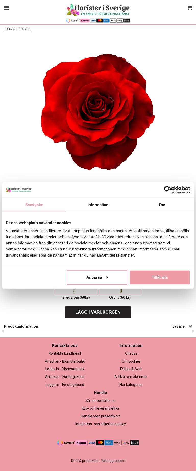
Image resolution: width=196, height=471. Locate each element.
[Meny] (5, 8)
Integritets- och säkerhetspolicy (100, 424)
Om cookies (131, 361)
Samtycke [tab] (34, 204)
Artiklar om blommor (131, 377)
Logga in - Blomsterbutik (64, 369)
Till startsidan (18, 28)
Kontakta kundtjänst (65, 353)
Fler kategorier (131, 385)
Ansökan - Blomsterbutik (65, 361)
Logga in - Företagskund (65, 385)
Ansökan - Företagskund (64, 377)
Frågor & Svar (131, 369)
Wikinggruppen (113, 461)
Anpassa (94, 277)
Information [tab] (98, 204)
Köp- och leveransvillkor (100, 408)
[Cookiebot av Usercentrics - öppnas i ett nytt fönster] (167, 190)
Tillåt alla (160, 277)
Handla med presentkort (100, 416)
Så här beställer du (100, 401)
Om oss (131, 353)
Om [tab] (162, 204)
